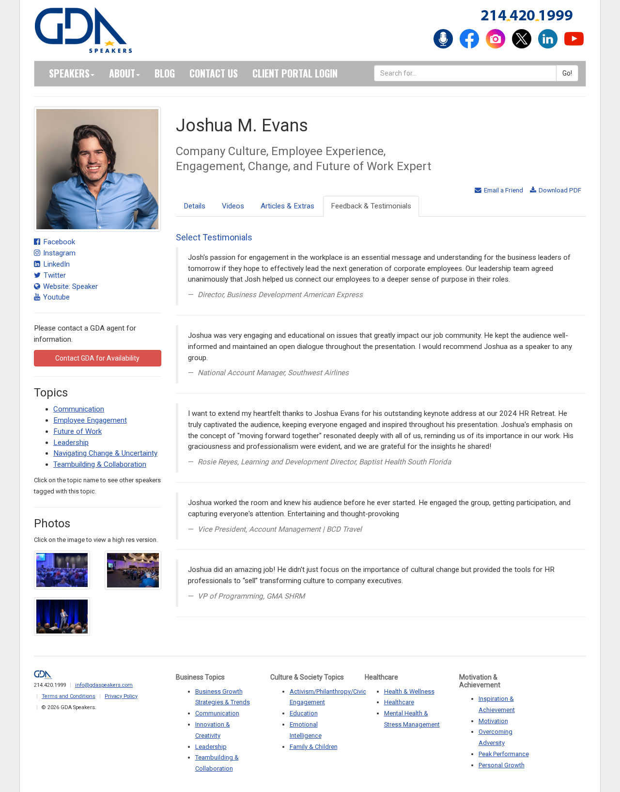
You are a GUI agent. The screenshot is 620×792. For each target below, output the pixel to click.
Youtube (55, 297)
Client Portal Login (295, 73)
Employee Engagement (90, 420)
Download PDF (559, 190)
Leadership (71, 442)
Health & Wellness (409, 691)
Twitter (54, 275)
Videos (233, 206)
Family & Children (314, 746)
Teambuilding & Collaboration (99, 464)
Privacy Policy (121, 696)
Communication (78, 409)
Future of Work (77, 431)
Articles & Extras (287, 206)
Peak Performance (504, 754)
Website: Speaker (69, 286)
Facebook (58, 242)
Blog (165, 73)
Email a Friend (502, 190)
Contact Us (213, 73)
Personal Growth (502, 765)
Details (194, 206)
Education (304, 713)
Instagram (58, 253)
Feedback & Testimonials (371, 206)
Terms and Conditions (68, 696)
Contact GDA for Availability (97, 358)
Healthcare (399, 702)
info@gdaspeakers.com (104, 685)
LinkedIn (55, 264)
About (122, 73)
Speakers (69, 73)
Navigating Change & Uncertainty (105, 453)
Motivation (493, 721)
